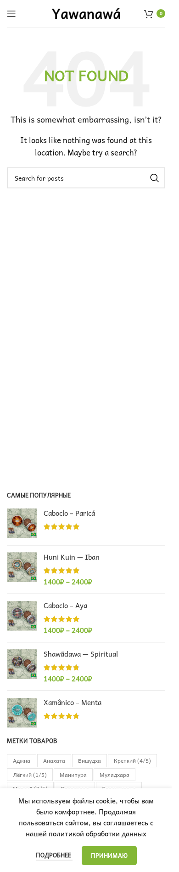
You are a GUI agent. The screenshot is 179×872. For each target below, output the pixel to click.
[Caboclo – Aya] (22, 618)
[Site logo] (86, 12)
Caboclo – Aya (65, 605)
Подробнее (54, 855)
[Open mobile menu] (11, 14)
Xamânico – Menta (72, 702)
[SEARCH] (154, 177)
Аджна (21, 760)
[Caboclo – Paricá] (22, 523)
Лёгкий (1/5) (30, 774)
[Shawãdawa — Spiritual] (22, 666)
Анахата (54, 760)
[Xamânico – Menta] (22, 713)
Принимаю (109, 855)
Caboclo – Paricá (69, 513)
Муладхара (114, 774)
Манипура (73, 774)
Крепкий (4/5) (132, 760)
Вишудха (89, 760)
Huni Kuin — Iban (72, 557)
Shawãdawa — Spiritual (81, 654)
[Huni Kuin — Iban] (22, 569)
